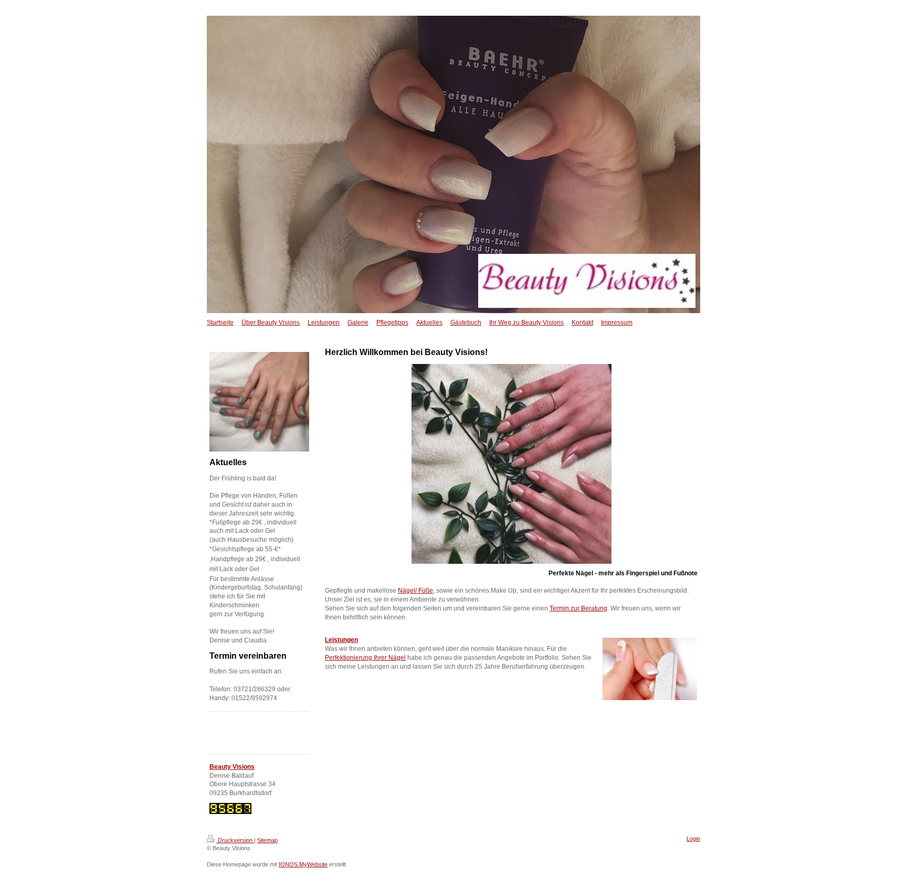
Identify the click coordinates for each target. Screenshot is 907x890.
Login (693, 838)
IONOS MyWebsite (303, 864)
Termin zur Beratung (578, 608)
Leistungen (341, 640)
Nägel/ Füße (415, 590)
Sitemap (267, 840)
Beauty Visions (232, 766)
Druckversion (235, 840)
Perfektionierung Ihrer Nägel (365, 657)
